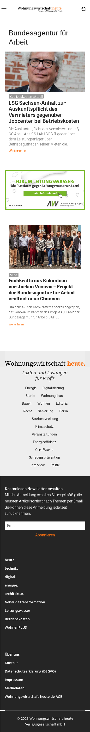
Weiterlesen (17, 150)
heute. (14, 275)
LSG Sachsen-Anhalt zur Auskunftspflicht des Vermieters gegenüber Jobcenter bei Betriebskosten (44, 112)
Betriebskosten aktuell (26, 96)
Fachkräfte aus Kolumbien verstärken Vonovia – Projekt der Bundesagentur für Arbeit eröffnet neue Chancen (42, 289)
